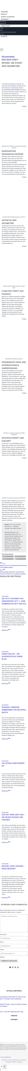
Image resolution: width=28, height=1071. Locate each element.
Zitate (1, 30)
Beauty (4, 14)
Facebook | (23, 1059)
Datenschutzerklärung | (14, 1059)
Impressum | (5, 1059)
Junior (1, 28)
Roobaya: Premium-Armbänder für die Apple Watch (14, 709)
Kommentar (3, 934)
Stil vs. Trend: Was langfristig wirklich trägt (11, 1011)
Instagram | (8, 1061)
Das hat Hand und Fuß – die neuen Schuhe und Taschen (13, 817)
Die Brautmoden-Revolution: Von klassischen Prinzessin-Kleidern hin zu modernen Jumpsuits (13, 572)
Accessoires (8, 56)
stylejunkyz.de (7, 1057)
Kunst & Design (7, 17)
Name (2, 942)
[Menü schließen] (0, 1070)
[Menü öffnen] (1, 49)
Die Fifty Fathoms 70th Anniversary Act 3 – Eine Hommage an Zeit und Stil (14, 601)
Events (4, 36)
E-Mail (2, 949)
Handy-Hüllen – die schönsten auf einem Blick (12, 656)
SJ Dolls (2, 34)
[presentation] (14, 586)
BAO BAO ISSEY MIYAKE (12, 89)
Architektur (3, 21)
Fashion (4, 12)
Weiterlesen (6, 630)
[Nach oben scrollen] (1, 1067)
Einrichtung (3, 23)
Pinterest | (14, 1061)
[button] (8, 556)
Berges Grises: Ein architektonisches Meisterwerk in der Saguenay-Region (13, 565)
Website (2, 957)
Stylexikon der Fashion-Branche (8, 32)
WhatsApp (20, 1061)
